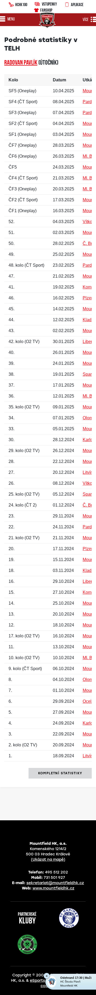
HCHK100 (21, 4)
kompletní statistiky (60, 773)
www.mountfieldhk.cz (53, 888)
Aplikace (77, 4)
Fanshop (46, 10)
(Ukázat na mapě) (48, 859)
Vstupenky (49, 4)
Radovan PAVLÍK (20, 63)
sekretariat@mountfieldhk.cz (55, 883)
